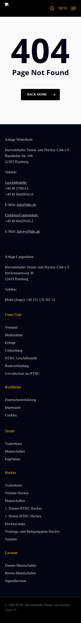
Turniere (11, 539)
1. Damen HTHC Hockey (23, 508)
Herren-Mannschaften (20, 573)
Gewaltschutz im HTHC (22, 373)
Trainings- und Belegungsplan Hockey (32, 531)
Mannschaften (15, 451)
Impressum (12, 407)
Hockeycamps (15, 524)
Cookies (11, 415)
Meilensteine (14, 335)
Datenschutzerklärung (20, 400)
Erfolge (10, 343)
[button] (67, 8)
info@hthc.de (26, 205)
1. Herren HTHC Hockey (23, 516)
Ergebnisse (12, 459)
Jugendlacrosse (15, 581)
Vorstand (11, 327)
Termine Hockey (17, 493)
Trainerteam (13, 444)
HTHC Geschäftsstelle (21, 358)
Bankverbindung (17, 366)
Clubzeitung (13, 350)
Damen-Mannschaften (20, 565)
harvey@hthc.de (28, 231)
